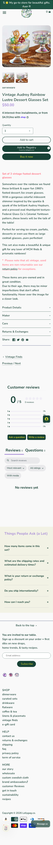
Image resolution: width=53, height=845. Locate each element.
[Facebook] (5, 675)
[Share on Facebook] (14, 339)
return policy (10, 269)
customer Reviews (13, 786)
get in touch (9, 790)
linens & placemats (14, 716)
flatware (7, 707)
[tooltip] (48, 148)
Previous (7, 363)
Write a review (36, 437)
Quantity (6, 125)
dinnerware (9, 694)
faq (4, 749)
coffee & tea (9, 711)
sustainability (10, 795)
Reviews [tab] (14, 450)
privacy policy (10, 753)
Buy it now (26, 156)
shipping (7, 744)
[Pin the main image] (22, 339)
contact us (8, 736)
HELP (5, 731)
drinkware (8, 703)
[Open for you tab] (46, 419)
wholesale (8, 773)
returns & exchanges (14, 740)
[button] (26, 148)
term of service (11, 757)
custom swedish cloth (15, 777)
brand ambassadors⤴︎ (15, 782)
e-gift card (8, 724)
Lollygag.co (28, 813)
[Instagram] (17, 675)
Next (18, 363)
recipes (6, 799)
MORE (6, 764)
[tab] (35, 450)
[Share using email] (27, 339)
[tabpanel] (26, 489)
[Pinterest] (11, 675)
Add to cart (26, 140)
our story (7, 769)
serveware (8, 87)
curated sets (9, 698)
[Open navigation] (10, 12)
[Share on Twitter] (18, 339)
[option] (8, 77)
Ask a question (17, 437)
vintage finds (10, 720)
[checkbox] (13, 475)
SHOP (6, 690)
